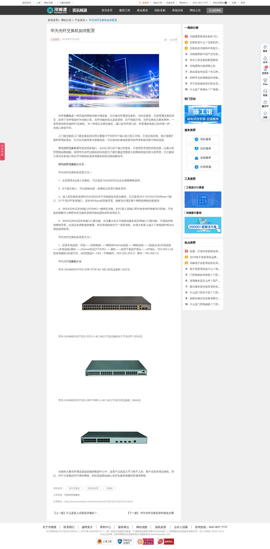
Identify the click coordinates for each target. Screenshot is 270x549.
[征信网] (124, 541)
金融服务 (205, 157)
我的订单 (157, 2)
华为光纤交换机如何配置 (103, 20)
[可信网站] (145, 541)
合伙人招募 (181, 527)
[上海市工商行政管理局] (104, 541)
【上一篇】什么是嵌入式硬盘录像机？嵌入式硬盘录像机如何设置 (90, 512)
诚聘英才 (87, 527)
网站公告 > (67, 20)
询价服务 (205, 139)
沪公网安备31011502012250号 (62, 531)
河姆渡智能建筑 (72, 494)
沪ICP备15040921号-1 (92, 531)
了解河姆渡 (64, 2)
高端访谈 (177, 10)
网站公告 (195, 10)
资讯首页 (107, 10)
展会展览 (142, 10)
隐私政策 (160, 527)
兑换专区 (170, 2)
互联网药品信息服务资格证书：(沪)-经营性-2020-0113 (196, 531)
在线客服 (205, 166)
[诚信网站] (165, 541)
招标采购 (159, 10)
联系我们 (69, 527)
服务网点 (123, 527)
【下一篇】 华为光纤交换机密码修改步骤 (150, 512)
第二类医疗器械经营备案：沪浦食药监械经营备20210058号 (136, 531)
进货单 (145, 2)
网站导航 (48, 2)
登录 (243, 2)
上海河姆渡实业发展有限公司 (127, 534)
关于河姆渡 (49, 527)
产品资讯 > (81, 20)
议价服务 (205, 148)
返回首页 (26, 2)
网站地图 (141, 527)
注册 (234, 2)
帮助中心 (183, 2)
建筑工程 (124, 10)
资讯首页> (54, 20)
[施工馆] (203, 114)
